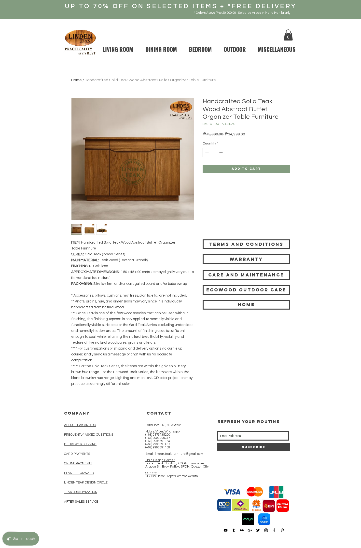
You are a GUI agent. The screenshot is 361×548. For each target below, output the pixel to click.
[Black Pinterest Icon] (282, 530)
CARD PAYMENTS (77, 454)
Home (76, 80)
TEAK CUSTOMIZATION (80, 492)
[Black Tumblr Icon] (233, 530)
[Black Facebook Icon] (274, 530)
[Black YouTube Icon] (225, 530)
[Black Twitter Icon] (258, 530)
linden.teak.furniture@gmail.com (179, 454)
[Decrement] (206, 152)
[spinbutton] (213, 152)
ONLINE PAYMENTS (78, 463)
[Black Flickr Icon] (241, 530)
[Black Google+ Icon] (250, 530)
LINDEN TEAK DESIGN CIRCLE (86, 482)
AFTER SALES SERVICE (81, 501)
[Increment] (221, 152)
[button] (288, 34)
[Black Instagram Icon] (266, 530)
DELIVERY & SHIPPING (80, 444)
